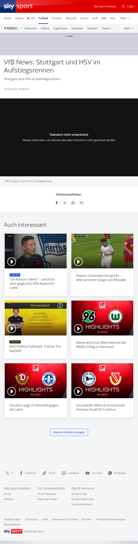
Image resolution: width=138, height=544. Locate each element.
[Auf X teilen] (64, 203)
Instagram (73, 473)
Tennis (84, 18)
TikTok (52, 473)
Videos (19, 18)
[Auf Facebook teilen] (56, 203)
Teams (106, 28)
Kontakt (86, 519)
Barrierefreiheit (12, 524)
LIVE (32, 18)
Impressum (31, 519)
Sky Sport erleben (105, 6)
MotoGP (71, 18)
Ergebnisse (60, 28)
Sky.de (7, 493)
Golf (95, 18)
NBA (104, 18)
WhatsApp (120, 473)
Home (7, 18)
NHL (113, 18)
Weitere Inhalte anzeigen (69, 432)
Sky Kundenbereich (82, 504)
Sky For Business (47, 493)
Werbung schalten (48, 499)
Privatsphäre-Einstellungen (111, 519)
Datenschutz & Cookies (65, 519)
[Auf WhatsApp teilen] (73, 203)
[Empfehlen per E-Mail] (81, 203)
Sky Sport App (79, 493)
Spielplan (77, 28)
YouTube (97, 473)
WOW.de (8, 499)
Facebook (30, 473)
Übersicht (30, 28)
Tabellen (92, 28)
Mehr (123, 18)
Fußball (43, 18)
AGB (45, 519)
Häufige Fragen (12, 519)
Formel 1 (57, 18)
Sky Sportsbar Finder (82, 499)
